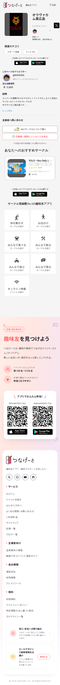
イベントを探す (13, 499)
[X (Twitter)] (9, 477)
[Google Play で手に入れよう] (43, 432)
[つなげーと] (20, 460)
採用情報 (11, 577)
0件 (38, 37)
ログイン (10, 493)
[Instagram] (17, 477)
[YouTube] (25, 477)
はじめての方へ (14, 505)
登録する (43, 656)
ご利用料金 (12, 517)
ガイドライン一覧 (14, 616)
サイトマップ (12, 522)
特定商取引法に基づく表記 (20, 610)
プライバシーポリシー (17, 604)
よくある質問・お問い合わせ (20, 511)
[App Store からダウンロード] (17, 432)
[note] (33, 477)
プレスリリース (13, 583)
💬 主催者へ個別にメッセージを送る (30, 136)
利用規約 (11, 599)
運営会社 (11, 571)
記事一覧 (11, 528)
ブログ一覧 (12, 534)
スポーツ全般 (13, 51)
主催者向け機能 (14, 550)
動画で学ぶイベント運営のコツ (22, 555)
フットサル (31, 51)
